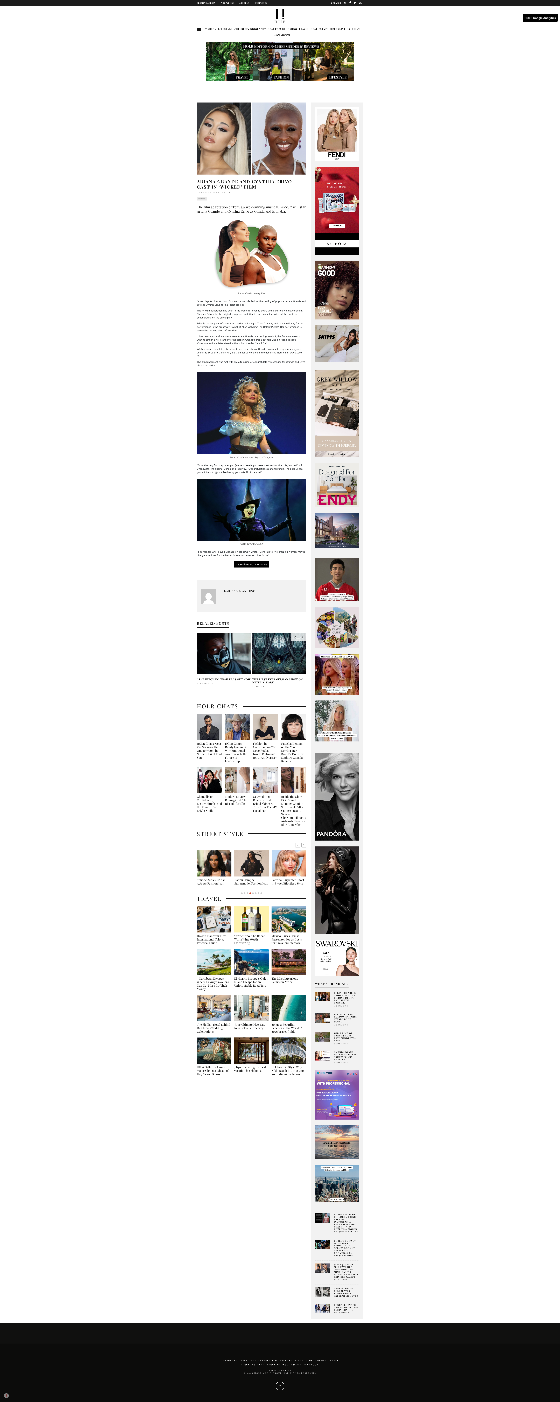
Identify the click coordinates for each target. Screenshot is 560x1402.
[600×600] (337, 485)
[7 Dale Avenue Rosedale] (337, 530)
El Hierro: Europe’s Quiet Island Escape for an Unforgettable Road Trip (250, 985)
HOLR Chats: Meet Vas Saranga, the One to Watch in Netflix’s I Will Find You (209, 750)
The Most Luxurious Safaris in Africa (285, 983)
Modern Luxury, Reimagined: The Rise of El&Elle (236, 800)
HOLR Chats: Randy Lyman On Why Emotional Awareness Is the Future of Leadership (236, 752)
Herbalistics (340, 29)
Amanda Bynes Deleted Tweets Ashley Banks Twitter (345, 1056)
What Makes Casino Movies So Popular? (221, 681)
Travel (304, 29)
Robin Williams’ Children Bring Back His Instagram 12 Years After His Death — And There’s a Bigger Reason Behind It (346, 1223)
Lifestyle (225, 29)
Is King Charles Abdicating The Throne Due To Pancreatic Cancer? (345, 998)
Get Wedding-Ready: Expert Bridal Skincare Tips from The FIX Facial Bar (265, 803)
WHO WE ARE (227, 3)
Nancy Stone (259, 687)
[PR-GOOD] (337, 289)
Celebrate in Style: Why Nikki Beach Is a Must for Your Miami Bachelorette (288, 1074)
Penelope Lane (205, 687)
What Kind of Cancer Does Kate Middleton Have (345, 1037)
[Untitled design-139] (337, 796)
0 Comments (341, 1006)
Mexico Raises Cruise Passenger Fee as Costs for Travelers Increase (287, 943)
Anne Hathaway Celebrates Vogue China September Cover (346, 1292)
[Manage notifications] (6, 1395)
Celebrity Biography (250, 29)
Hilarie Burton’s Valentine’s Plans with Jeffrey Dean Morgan (278, 681)
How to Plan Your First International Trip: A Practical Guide (211, 943)
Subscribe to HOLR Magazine (251, 564)
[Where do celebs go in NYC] (337, 1183)
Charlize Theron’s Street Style (250, 881)
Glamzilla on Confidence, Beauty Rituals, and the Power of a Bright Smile (209, 803)
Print (356, 29)
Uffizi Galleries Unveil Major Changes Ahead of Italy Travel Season (213, 1074)
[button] (303, 845)
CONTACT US (260, 3)
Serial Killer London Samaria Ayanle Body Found (345, 1018)
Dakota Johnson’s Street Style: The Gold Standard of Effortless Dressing (288, 883)
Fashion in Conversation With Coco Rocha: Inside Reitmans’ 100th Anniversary (265, 750)
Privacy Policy (280, 1370)
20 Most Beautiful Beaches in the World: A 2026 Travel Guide (287, 1031)
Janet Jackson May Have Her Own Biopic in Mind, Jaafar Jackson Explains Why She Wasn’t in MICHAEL (346, 1272)
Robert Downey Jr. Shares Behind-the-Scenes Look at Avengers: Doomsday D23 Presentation (345, 1248)
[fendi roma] (337, 133)
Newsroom (282, 34)
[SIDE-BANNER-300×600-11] (337, 889)
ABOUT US (244, 3)
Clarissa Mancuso (212, 192)
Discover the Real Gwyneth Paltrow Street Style (212, 883)
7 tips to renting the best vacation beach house (250, 1072)
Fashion (210, 29)
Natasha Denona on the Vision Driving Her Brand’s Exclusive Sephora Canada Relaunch (292, 752)
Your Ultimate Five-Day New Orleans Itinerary (249, 1029)
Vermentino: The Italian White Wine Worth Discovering (249, 943)
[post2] (337, 1094)
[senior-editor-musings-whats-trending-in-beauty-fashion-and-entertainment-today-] (337, 627)
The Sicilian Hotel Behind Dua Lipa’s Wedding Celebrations (213, 1031)
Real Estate (320, 29)
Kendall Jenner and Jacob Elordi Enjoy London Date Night (346, 1309)
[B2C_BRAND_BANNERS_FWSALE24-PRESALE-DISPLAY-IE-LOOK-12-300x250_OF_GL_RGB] (337, 957)
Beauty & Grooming (282, 29)
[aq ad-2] (337, 1142)
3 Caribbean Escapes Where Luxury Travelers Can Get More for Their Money (213, 987)
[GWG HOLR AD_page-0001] (337, 413)
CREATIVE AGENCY (206, 3)
